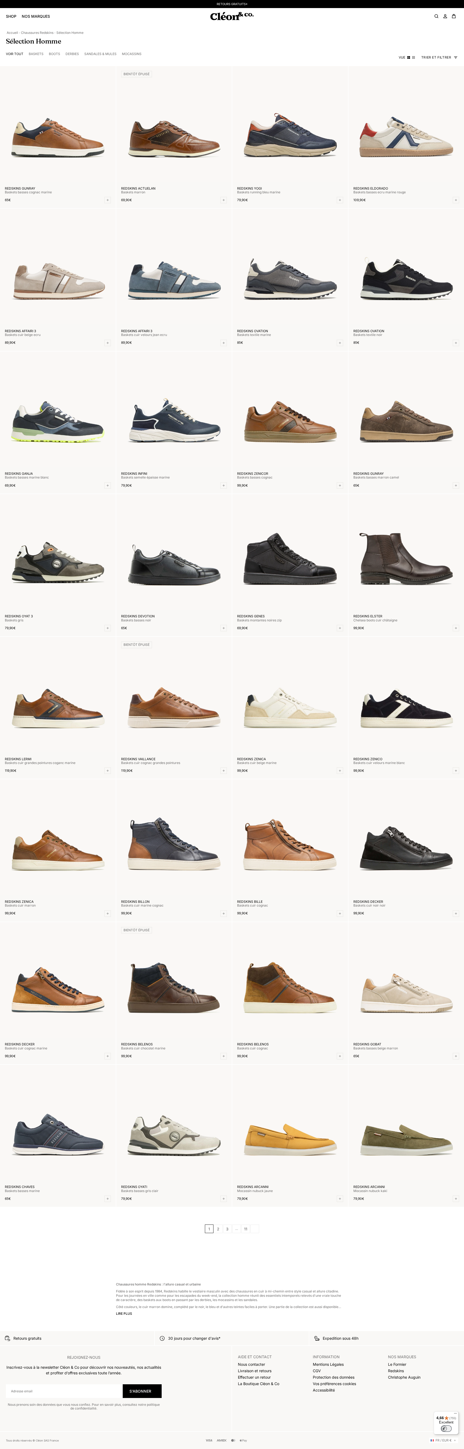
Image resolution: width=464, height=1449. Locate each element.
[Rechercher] (436, 16)
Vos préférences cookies (334, 1383)
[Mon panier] (454, 16)
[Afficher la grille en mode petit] (413, 57)
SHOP (11, 16)
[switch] (446, 1428)
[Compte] (445, 16)
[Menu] (455, 1414)
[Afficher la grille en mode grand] (408, 57)
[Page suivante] (255, 1229)
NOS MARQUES (36, 16)
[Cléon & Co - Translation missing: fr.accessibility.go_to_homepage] (231, 16)
